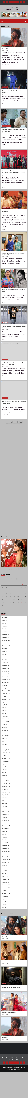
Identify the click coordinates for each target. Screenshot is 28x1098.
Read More (4, 67)
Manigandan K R (5, 50)
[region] (14, 555)
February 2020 (5, 824)
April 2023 (4, 726)
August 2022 (5, 748)
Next (21, 422)
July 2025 (4, 664)
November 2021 (6, 765)
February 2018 (5, 892)
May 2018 (4, 884)
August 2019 (5, 841)
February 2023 (5, 732)
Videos (17, 1071)
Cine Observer (14, 8)
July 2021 (4, 777)
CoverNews (10, 1082)
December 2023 (6, 703)
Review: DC (5, 48)
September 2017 (6, 906)
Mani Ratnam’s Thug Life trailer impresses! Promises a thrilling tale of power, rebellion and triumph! (13, 172)
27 (18, 615)
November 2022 (6, 740)
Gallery (12, 1071)
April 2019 (4, 853)
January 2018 (5, 895)
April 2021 (4, 785)
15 (25, 609)
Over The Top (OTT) (14, 1072)
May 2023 (4, 723)
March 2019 (5, 855)
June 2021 (4, 779)
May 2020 (4, 816)
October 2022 (5, 743)
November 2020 (6, 799)
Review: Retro (5, 211)
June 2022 (4, 754)
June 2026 (4, 636)
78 (18, 422)
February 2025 (5, 678)
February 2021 (5, 791)
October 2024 (5, 689)
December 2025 (6, 653)
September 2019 (6, 839)
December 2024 (6, 684)
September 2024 (6, 692)
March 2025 (5, 675)
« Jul (2, 622)
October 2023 (5, 709)
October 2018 (5, 869)
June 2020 (4, 813)
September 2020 (6, 805)
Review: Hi (4, 975)
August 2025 (5, 661)
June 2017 (4, 914)
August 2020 (5, 808)
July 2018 (4, 878)
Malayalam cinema (19, 1069)
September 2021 (6, 771)
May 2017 (4, 917)
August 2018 (5, 875)
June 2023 (4, 720)
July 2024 (4, 698)
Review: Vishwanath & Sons (9, 1025)
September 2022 (6, 746)
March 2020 (5, 822)
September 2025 (6, 658)
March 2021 (5, 788)
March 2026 (5, 644)
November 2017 (6, 900)
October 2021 (5, 768)
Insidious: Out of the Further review (11, 1000)
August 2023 (5, 715)
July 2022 (4, 751)
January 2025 (5, 681)
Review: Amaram (6, 950)
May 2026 (4, 639)
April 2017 (4, 920)
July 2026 (4, 633)
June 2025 (4, 667)
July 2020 (4, 810)
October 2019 (5, 836)
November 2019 (6, 833)
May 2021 (4, 782)
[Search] (25, 21)
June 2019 (4, 847)
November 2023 (6, 706)
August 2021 (5, 774)
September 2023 (6, 712)
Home (4, 1069)
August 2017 (5, 909)
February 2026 (5, 647)
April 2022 (4, 757)
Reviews (4, 45)
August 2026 (5, 630)
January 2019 (5, 861)
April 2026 (4, 642)
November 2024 (6, 687)
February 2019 (5, 858)
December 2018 (6, 864)
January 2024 (5, 701)
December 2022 (6, 737)
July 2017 (4, 912)
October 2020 (5, 802)
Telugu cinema (5, 1071)
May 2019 (4, 850)
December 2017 (6, 898)
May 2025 (4, 670)
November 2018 (6, 867)
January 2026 (5, 650)
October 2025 (5, 656)
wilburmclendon (5, 175)
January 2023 (5, 734)
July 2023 (4, 718)
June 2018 (4, 881)
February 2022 (5, 760)
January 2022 (5, 763)
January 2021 (5, 793)
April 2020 (4, 819)
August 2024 (5, 695)
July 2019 (4, 844)
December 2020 (6, 796)
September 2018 (6, 872)
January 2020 (5, 827)
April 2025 (4, 673)
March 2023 (5, 729)
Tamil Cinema (9, 45)
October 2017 (5, 903)
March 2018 (5, 889)
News (3, 125)
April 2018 (4, 886)
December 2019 (6, 830)
